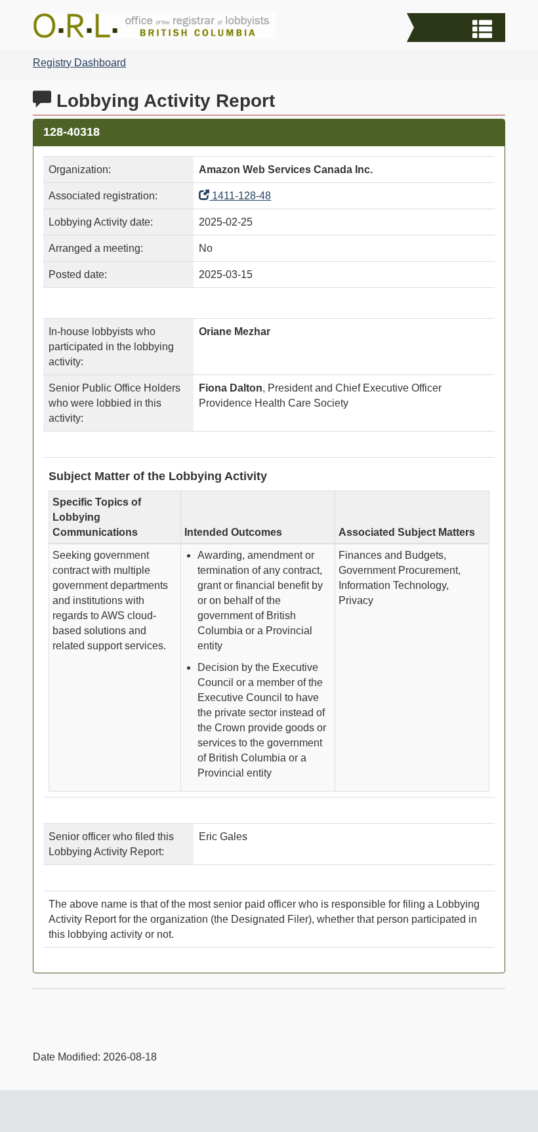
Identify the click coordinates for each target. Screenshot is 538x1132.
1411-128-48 (240, 195)
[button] (457, 29)
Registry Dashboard (79, 62)
